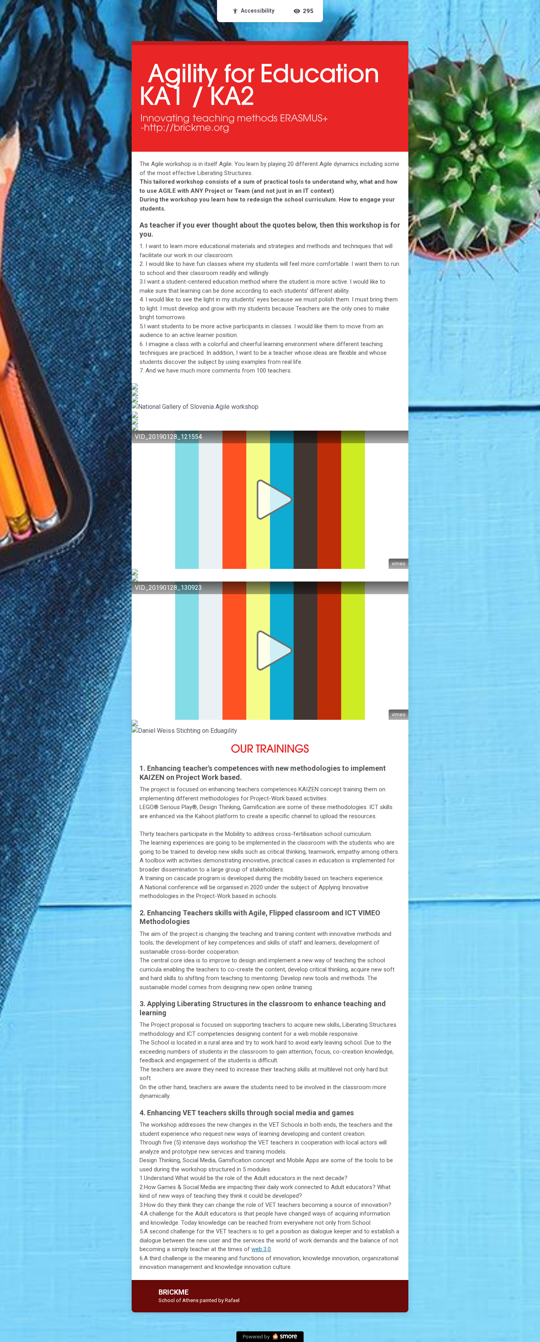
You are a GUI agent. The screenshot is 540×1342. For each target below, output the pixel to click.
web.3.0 (261, 1249)
